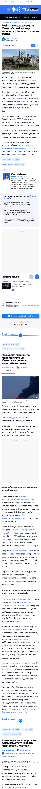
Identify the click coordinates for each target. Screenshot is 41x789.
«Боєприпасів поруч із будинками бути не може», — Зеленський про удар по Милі (20, 220)
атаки (18, 766)
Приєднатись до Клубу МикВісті (22, 316)
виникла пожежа (13, 581)
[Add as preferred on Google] (8, 9)
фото (34, 17)
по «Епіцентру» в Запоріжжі (19, 599)
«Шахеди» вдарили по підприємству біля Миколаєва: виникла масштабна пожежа (19, 204)
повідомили (16, 98)
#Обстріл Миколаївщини (11, 164)
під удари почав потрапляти (22, 663)
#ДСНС (25, 729)
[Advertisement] (20, 253)
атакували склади (20, 639)
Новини (9, 22)
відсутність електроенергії (20, 550)
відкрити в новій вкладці (8, 373)
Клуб (35, 9)
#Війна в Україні (8, 160)
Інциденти (15, 22)
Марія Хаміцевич (11, 38)
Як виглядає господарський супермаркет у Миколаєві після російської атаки (17, 212)
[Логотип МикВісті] (19, 9)
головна (8, 17)
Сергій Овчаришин (11, 753)
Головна (4, 22)
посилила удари (13, 629)
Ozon (6, 669)
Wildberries (7, 645)
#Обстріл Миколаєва (10, 734)
